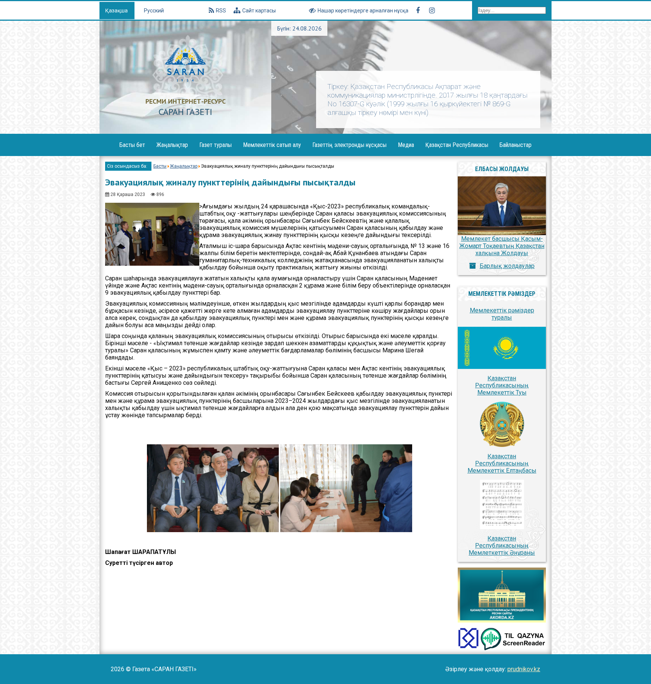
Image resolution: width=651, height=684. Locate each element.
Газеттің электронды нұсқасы (349, 144)
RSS (221, 11)
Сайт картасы (259, 11)
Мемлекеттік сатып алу (272, 144)
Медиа (406, 144)
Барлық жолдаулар (507, 265)
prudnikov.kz (523, 669)
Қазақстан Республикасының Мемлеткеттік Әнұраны (502, 545)
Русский (154, 11)
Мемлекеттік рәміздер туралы (502, 314)
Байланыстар (516, 144)
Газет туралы (215, 144)
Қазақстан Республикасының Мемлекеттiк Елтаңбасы (502, 463)
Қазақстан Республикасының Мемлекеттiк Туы (502, 385)
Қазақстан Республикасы (456, 144)
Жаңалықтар (172, 144)
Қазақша (117, 11)
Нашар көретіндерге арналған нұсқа (363, 11)
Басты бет (132, 144)
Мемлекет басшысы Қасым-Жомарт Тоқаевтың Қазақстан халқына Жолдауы (501, 246)
